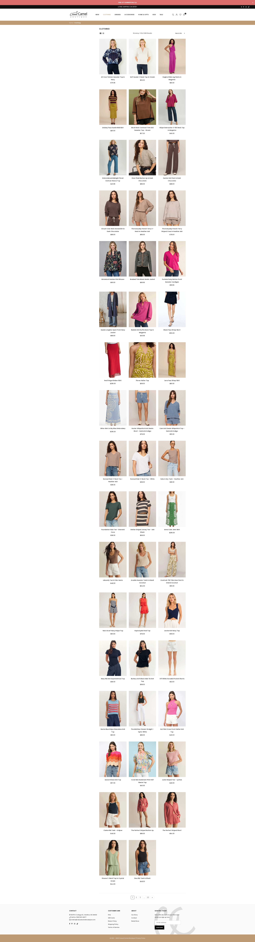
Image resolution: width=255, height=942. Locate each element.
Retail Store (135, 921)
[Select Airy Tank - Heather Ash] (172, 458)
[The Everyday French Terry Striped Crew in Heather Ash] (172, 208)
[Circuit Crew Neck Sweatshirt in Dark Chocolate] (113, 208)
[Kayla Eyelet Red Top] (142, 610)
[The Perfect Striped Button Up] (142, 810)
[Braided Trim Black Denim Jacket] (142, 259)
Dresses (118, 15)
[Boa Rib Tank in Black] (142, 858)
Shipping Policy (113, 924)
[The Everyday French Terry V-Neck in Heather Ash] (142, 208)
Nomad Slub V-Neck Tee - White (142, 479)
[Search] (173, 14)
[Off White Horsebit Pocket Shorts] (172, 658)
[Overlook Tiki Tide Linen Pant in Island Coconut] (172, 559)
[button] (184, 14)
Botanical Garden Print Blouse (113, 279)
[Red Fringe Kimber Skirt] (113, 360)
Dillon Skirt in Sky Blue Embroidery (112, 428)
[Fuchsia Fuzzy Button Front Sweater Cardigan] (172, 259)
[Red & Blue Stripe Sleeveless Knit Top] (113, 708)
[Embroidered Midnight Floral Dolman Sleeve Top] (113, 157)
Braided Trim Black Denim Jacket (142, 279)
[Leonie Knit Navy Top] (172, 610)
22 (148, 897)
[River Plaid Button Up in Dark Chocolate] (142, 157)
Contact (134, 918)
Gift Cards (111, 918)
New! (97, 15)
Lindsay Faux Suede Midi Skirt (113, 128)
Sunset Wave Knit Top (113, 780)
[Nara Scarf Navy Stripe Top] (113, 610)
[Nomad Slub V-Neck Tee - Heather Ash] (113, 458)
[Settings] (176, 14)
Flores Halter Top (142, 380)
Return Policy (112, 921)
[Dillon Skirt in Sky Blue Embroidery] (113, 408)
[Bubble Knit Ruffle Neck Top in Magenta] (142, 309)
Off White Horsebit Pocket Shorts (172, 679)
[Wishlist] (180, 14)
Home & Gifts (143, 15)
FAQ (109, 915)
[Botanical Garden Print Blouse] (113, 259)
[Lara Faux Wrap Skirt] (172, 360)
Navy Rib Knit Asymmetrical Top (113, 679)
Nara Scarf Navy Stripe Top (113, 631)
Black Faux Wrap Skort (172, 330)
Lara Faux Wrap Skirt (172, 380)
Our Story (134, 915)
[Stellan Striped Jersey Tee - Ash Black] (142, 509)
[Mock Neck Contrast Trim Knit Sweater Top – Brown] (142, 107)
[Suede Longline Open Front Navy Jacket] (113, 309)
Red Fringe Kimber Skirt (112, 380)
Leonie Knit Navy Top (172, 631)
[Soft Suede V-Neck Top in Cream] (142, 56)
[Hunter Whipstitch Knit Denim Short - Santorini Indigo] (142, 408)
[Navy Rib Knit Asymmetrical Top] (113, 658)
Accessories (129, 15)
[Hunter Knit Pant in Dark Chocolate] (172, 157)
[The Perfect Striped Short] (172, 810)
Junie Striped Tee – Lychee (172, 780)
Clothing (107, 15)
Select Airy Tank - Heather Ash (171, 479)
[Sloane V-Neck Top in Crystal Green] (113, 858)
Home (71, 23)
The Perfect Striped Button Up (142, 830)
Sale (161, 15)
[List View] (103, 33)
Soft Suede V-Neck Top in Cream (142, 77)
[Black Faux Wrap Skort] (172, 309)
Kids (154, 15)
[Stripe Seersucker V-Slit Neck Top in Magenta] (172, 107)
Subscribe (159, 927)
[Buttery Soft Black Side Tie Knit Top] (142, 658)
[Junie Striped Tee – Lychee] (172, 759)
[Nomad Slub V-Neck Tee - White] (142, 458)
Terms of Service (113, 927)
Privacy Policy (140, 938)
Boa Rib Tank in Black (142, 878)
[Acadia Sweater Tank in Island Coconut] (142, 559)
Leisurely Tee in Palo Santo (113, 580)
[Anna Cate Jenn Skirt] (172, 509)
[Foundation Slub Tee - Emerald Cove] (113, 509)
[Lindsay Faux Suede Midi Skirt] (113, 107)
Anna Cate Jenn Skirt (172, 530)
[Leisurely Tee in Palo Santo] (113, 559)
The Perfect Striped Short (172, 830)
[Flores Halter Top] (142, 360)
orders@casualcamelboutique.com (83, 920)
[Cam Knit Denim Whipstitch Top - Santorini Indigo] (172, 408)
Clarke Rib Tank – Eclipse (112, 830)
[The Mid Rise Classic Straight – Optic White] (142, 708)
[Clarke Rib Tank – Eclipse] (113, 810)
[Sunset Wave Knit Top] (113, 759)
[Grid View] (100, 33)
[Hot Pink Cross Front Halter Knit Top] (172, 708)
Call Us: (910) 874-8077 (78, 917)
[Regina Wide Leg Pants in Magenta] (172, 56)
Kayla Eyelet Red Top (142, 631)
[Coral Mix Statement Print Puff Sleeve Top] (142, 759)
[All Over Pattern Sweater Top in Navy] (113, 56)
